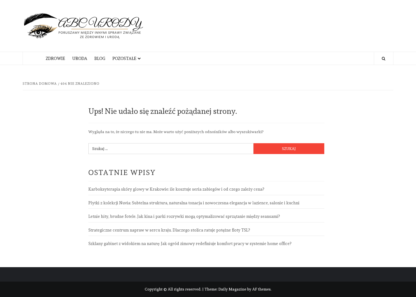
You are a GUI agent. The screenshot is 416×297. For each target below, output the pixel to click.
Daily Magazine (232, 289)
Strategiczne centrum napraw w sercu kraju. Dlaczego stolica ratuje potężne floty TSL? (169, 230)
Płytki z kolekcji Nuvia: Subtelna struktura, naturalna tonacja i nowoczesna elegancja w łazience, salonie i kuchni (193, 202)
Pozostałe (124, 58)
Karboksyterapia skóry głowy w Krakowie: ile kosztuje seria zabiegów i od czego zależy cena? (176, 189)
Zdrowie (55, 58)
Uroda (79, 58)
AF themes (261, 289)
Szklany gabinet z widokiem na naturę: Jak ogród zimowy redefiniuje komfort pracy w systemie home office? (189, 243)
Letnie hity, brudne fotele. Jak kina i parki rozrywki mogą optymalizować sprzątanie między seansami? (184, 216)
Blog (99, 58)
